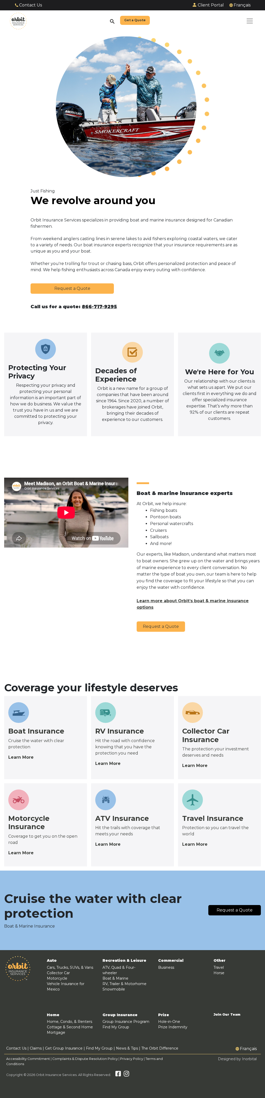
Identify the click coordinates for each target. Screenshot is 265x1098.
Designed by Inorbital (237, 1059)
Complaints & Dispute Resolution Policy (85, 1059)
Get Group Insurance (64, 1048)
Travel (219, 967)
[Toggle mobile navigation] (250, 21)
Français (242, 5)
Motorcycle (57, 978)
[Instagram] (126, 1075)
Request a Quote (72, 288)
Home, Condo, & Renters (69, 1021)
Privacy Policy (131, 1059)
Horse (219, 973)
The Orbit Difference (159, 1048)
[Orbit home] (18, 21)
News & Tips (127, 1048)
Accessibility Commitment (28, 1059)
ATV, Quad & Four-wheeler (118, 970)
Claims (36, 1048)
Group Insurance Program (125, 1021)
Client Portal (211, 5)
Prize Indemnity (172, 1027)
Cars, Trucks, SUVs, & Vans (70, 967)
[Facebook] (118, 1075)
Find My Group (115, 1027)
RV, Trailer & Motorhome (124, 983)
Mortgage (56, 1032)
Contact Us (30, 5)
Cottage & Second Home (70, 1027)
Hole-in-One (169, 1021)
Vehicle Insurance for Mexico (65, 986)
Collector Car (58, 973)
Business (166, 967)
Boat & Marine (115, 978)
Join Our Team (227, 1014)
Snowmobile (113, 989)
